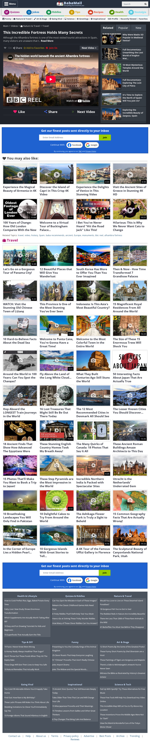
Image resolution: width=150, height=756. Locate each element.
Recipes (98, 12)
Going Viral (57, 18)
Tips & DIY (27, 642)
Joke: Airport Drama (60, 664)
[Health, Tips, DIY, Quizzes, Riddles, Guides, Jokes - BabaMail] (70, 3)
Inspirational (99, 18)
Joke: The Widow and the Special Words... (70, 669)
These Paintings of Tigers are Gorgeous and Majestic (122, 660)
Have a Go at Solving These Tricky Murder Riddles (73, 618)
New (138, 28)
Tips (77, 12)
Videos (14, 26)
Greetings (83, 18)
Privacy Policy (91, 151)
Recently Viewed (128, 18)
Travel (45, 26)
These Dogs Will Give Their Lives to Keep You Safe (25, 664)
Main (5, 26)
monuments (88, 235)
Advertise (89, 736)
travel (21, 235)
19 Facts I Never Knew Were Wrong (19, 646)
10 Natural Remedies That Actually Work (21, 669)
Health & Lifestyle (27, 596)
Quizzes (14, 12)
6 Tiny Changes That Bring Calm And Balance (71, 719)
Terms (54, 736)
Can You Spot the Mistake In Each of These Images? (74, 600)
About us (41, 736)
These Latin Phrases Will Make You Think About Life (26, 702)
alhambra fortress (113, 235)
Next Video (88, 48)
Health (119, 12)
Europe (77, 235)
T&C (80, 151)
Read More (47, 40)
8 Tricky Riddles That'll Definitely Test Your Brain (73, 613)
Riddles (56, 12)
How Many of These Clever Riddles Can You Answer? (75, 623)
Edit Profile (113, 18)
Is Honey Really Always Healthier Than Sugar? (24, 651)
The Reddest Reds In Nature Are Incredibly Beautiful (122, 613)
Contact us (14, 736)
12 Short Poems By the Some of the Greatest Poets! (122, 646)
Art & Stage (41, 18)
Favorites (143, 18)
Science (71, 18)
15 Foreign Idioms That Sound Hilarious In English (25, 715)
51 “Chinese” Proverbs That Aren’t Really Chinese (73, 660)
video (27, 235)
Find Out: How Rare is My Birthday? (19, 697)
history (34, 235)
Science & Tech (123, 684)
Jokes (35, 12)
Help (28, 736)
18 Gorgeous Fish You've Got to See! (115, 609)
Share (19, 48)
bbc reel (99, 235)
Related (108, 28)
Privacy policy (71, 736)
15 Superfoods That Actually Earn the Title (22, 634)
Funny (8, 18)
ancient (69, 235)
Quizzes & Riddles (75, 596)
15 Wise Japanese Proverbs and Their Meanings (72, 706)
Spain (42, 235)
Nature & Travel (23, 18)
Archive (120, 736)
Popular (123, 28)
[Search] (145, 3)
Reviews (75, 739)
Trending (135, 736)
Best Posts (105, 736)
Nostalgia (140, 12)
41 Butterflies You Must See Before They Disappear (122, 627)
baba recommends (55, 235)
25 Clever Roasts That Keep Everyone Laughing (72, 655)
